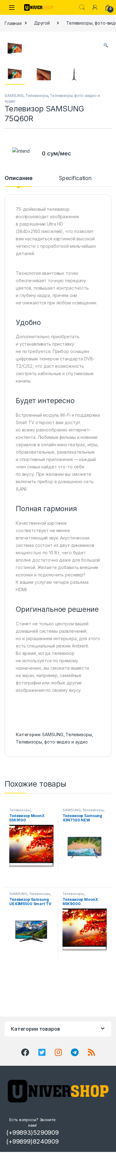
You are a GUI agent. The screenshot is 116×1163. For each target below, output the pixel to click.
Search (82, 7)
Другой (42, 23)
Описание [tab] (18, 178)
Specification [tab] (75, 178)
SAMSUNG (14, 95)
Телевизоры (36, 95)
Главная (13, 23)
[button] (105, 45)
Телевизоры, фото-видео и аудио (52, 741)
